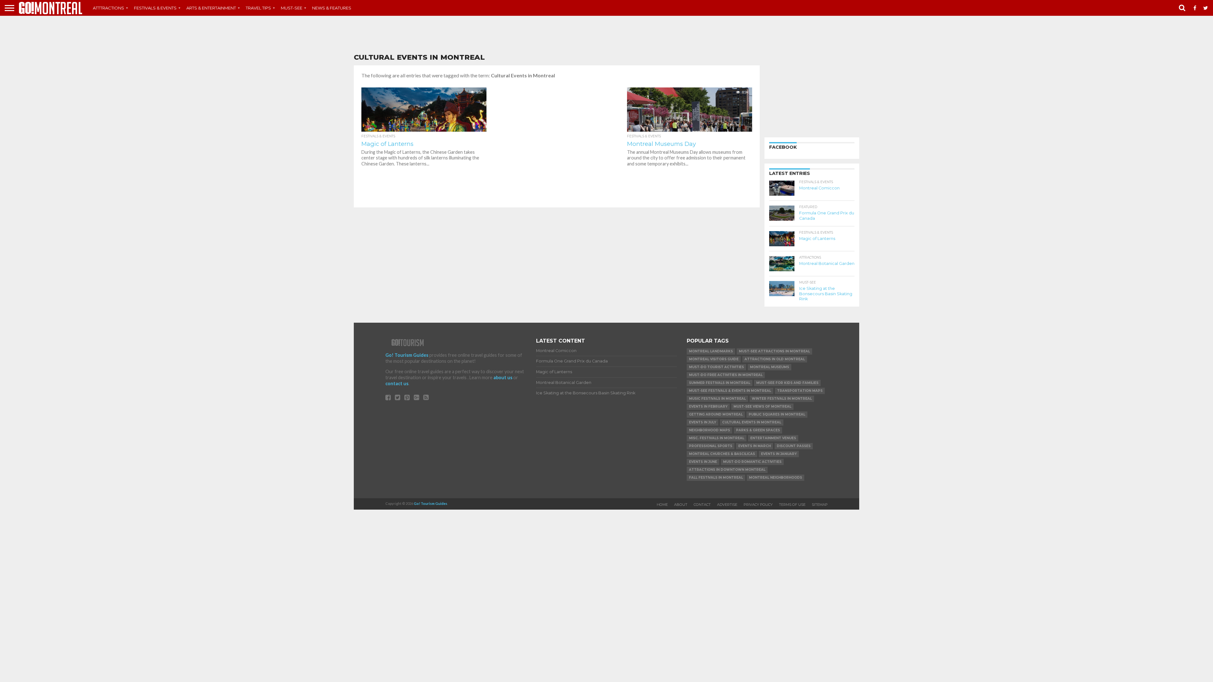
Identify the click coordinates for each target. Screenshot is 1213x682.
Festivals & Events (155, 7)
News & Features (331, 7)
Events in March (754, 446)
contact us (396, 383)
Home (662, 504)
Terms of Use (792, 504)
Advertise (727, 504)
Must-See (291, 7)
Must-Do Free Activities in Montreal (726, 375)
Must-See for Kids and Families (787, 383)
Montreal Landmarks (711, 351)
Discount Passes (794, 446)
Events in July (702, 422)
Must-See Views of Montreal (762, 406)
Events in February (708, 406)
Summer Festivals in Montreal (719, 383)
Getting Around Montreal (716, 414)
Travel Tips (258, 7)
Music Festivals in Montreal (717, 399)
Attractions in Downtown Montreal (727, 470)
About (680, 504)
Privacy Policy (758, 504)
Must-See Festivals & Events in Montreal (730, 391)
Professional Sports (710, 446)
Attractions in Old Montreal (775, 359)
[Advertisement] (606, 35)
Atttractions (108, 7)
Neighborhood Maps (709, 430)
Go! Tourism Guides (406, 355)
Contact (702, 504)
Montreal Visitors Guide (714, 359)
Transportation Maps (800, 391)
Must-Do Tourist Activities (716, 367)
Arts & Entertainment (211, 7)
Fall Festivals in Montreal (716, 478)
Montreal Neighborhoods (775, 478)
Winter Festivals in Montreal (782, 399)
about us (502, 377)
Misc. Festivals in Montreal (716, 438)
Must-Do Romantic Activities (752, 462)
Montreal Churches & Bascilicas (722, 454)
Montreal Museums (769, 367)
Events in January (779, 454)
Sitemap (820, 504)
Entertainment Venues (773, 438)
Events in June (703, 462)
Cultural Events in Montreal (751, 422)
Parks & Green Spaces (758, 430)
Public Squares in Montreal (777, 414)
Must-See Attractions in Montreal (774, 351)
